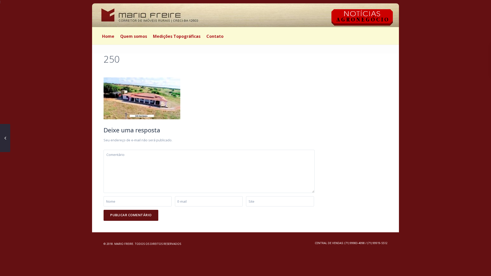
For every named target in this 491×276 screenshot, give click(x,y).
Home (108, 36)
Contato (215, 36)
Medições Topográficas (176, 36)
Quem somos (133, 36)
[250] (142, 98)
